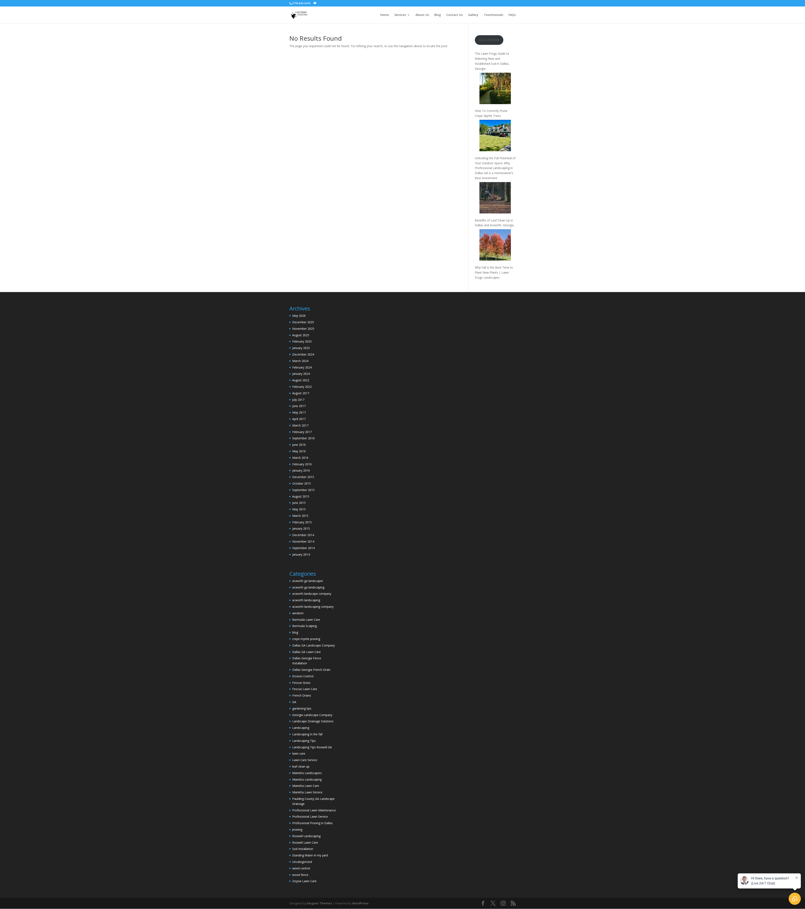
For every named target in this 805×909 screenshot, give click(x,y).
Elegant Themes (319, 903)
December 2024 (303, 354)
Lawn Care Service (304, 760)
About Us (422, 15)
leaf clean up (300, 766)
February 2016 (302, 464)
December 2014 (303, 535)
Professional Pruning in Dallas (312, 823)
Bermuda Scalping (304, 626)
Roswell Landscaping (306, 836)
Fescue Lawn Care (304, 689)
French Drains (301, 695)
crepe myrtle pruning (306, 639)
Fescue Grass (301, 683)
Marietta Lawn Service (307, 792)
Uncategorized (302, 862)
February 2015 (302, 522)
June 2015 (299, 503)
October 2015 (301, 483)
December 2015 (303, 477)
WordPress (360, 903)
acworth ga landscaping (308, 587)
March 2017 (300, 425)
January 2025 (301, 348)
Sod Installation (302, 849)
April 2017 (299, 419)
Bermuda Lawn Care (306, 620)
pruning (297, 829)
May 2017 (299, 412)
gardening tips (301, 708)
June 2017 (299, 406)
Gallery (473, 15)
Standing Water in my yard (310, 855)
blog (295, 632)
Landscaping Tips (304, 741)
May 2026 (299, 316)
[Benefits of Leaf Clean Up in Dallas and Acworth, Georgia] (495, 198)
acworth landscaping (306, 600)
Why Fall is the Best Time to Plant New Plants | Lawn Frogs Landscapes (494, 272)
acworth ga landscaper (307, 581)
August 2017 (300, 393)
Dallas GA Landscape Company (313, 645)
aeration (298, 613)
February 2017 (302, 432)
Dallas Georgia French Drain (311, 670)
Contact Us (454, 15)
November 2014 (303, 541)
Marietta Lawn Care (305, 786)
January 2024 (301, 374)
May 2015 (299, 509)
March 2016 (300, 458)
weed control (301, 868)
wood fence (300, 875)
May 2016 (299, 451)
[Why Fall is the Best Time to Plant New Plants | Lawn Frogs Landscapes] (495, 245)
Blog (437, 15)
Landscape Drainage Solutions (313, 721)
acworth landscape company (311, 594)
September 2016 (303, 438)
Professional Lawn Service (310, 816)
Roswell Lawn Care (305, 842)
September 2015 (303, 490)
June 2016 (299, 445)
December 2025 (303, 322)
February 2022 (302, 387)
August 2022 (300, 380)
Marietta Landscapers (307, 773)
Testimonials (493, 15)
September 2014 (303, 548)
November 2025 (303, 329)
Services (400, 15)
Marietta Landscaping (307, 779)
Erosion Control (302, 676)
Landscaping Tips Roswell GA (312, 747)
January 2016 (301, 470)
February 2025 (302, 341)
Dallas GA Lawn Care (306, 652)
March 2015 (300, 516)
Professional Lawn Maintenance (314, 810)
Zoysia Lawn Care (304, 881)
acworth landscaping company (313, 607)
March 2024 (300, 361)
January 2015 (301, 528)
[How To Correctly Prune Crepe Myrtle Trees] (495, 89)
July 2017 (298, 400)
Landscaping (300, 728)
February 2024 (302, 367)
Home (384, 15)
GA (294, 702)
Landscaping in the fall (307, 734)
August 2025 (300, 335)
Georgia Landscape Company (312, 715)
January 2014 (301, 554)
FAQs (512, 15)
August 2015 (300, 496)
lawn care (298, 753)
